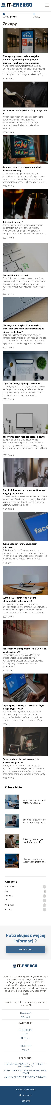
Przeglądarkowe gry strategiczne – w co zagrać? (25, 1065)
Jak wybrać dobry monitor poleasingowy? (24, 437)
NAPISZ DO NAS (25, 949)
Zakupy (8, 909)
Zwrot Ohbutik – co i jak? (15, 275)
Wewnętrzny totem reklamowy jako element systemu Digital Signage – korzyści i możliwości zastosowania (21, 59)
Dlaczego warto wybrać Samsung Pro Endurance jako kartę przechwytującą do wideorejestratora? (23, 328)
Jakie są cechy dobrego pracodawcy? (25, 1077)
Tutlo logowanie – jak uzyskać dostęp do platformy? (33, 841)
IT (6, 900)
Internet (8, 895)
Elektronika (10, 886)
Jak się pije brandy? (13, 222)
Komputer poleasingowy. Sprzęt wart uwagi (25, 1071)
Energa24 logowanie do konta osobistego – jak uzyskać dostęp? (34, 821)
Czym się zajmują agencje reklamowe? (22, 383)
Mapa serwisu (25, 1095)
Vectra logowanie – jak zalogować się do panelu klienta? (34, 802)
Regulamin (25, 1101)
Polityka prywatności (25, 1089)
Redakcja (25, 1013)
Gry (6, 891)
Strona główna (10, 16)
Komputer (9, 905)
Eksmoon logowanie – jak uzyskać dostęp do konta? (33, 861)
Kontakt (25, 1017)
